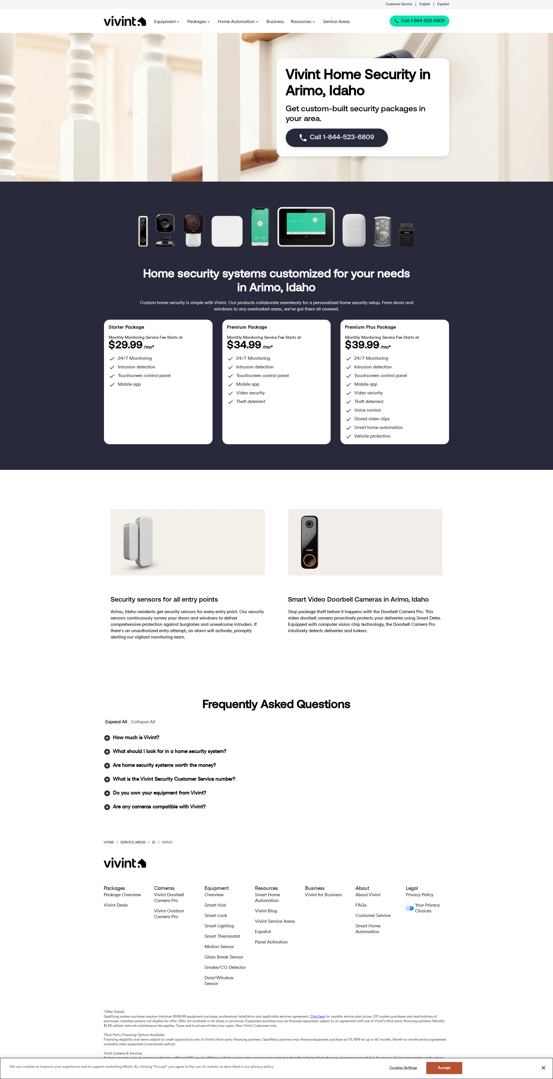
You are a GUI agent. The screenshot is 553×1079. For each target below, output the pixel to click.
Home (109, 842)
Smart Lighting (219, 926)
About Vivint (367, 895)
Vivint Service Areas (275, 921)
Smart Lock (215, 916)
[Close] (543, 1067)
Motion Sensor (219, 947)
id (154, 842)
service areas (133, 842)
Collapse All (143, 722)
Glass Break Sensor (223, 957)
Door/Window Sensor (219, 981)
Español (443, 4)
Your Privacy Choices (427, 908)
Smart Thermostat (222, 936)
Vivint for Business (323, 895)
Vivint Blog (266, 911)
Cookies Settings (403, 1068)
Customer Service (399, 4)
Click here (317, 1016)
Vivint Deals (116, 905)
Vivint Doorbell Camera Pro (169, 898)
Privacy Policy (419, 895)
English (424, 4)
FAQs (361, 905)
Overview (214, 895)
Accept (444, 1068)
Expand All (116, 722)
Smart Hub (215, 905)
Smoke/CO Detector (225, 967)
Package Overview (122, 895)
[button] (276, 738)
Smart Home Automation (267, 898)
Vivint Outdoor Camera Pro (169, 914)
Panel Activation (271, 942)
